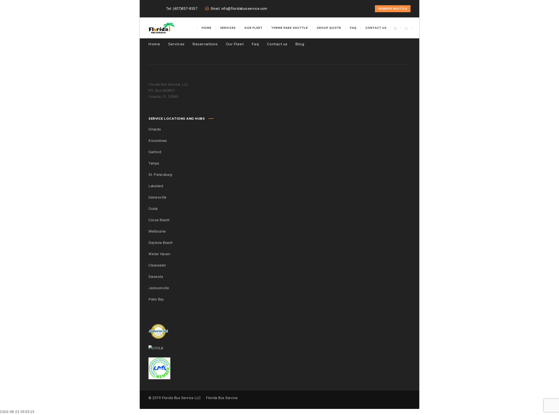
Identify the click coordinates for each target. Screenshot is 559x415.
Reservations (205, 44)
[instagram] (358, 8)
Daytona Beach (160, 243)
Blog (299, 44)
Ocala (153, 209)
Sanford (154, 152)
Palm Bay (156, 299)
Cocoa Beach (159, 220)
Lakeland (155, 186)
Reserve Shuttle (392, 8)
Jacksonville (158, 288)
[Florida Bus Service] (161, 27)
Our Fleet (235, 44)
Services (176, 44)
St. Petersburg (160, 175)
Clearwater (157, 265)
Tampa (153, 163)
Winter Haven (159, 254)
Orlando (154, 129)
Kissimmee (157, 141)
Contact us (277, 44)
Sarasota (155, 277)
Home (154, 44)
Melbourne (157, 231)
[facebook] (350, 8)
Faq (255, 44)
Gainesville (157, 197)
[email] (366, 8)
